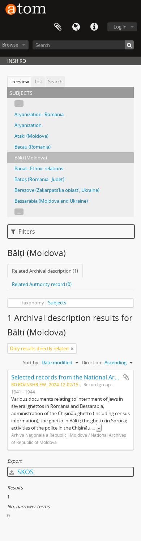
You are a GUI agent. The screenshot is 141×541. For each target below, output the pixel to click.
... (19, 103)
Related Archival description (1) (45, 271)
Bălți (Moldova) (30, 157)
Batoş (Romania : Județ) (39, 179)
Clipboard (58, 27)
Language (76, 27)
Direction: (92, 362)
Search (55, 81)
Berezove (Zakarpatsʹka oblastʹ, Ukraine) (56, 190)
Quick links (94, 27)
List (38, 81)
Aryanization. (28, 125)
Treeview (19, 81)
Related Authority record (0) (42, 284)
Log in (120, 26)
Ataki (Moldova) (31, 136)
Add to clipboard (126, 377)
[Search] (129, 44)
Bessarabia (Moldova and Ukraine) (51, 201)
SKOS (25, 471)
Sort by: (31, 362)
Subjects (57, 302)
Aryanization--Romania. (39, 114)
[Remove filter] (72, 348)
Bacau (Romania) (32, 147)
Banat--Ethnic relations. (39, 168)
